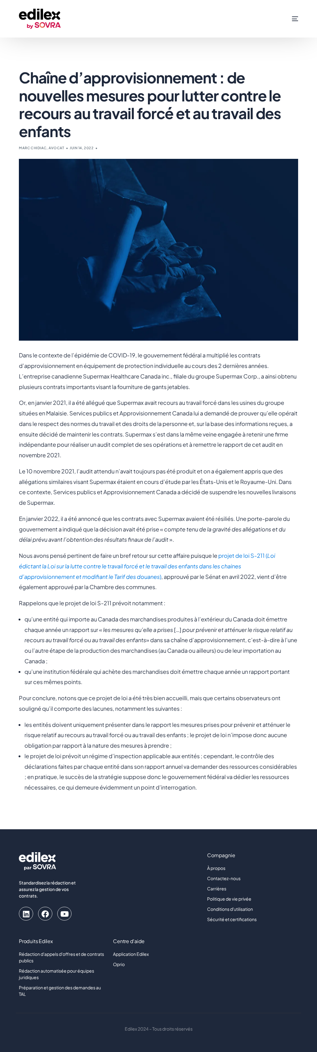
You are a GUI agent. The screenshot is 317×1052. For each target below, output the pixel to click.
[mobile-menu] (288, 19)
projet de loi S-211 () (147, 566)
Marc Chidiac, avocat (41, 148)
